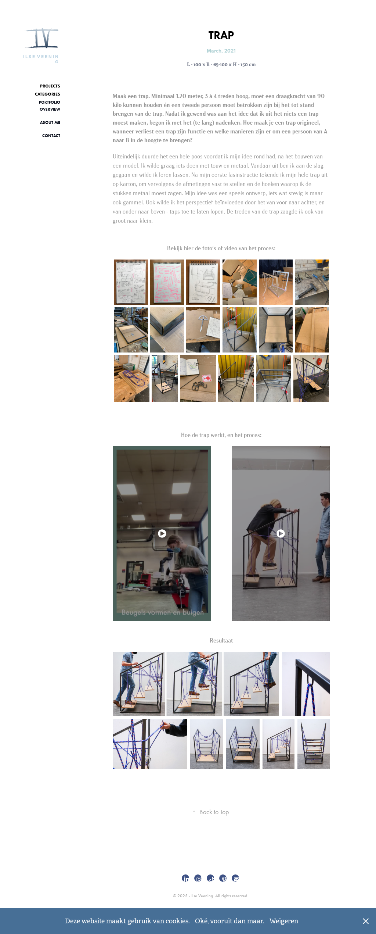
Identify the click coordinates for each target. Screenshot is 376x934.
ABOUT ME (50, 122)
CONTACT (51, 135)
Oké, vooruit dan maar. (229, 921)
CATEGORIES (47, 94)
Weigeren (284, 921)
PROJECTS (50, 86)
